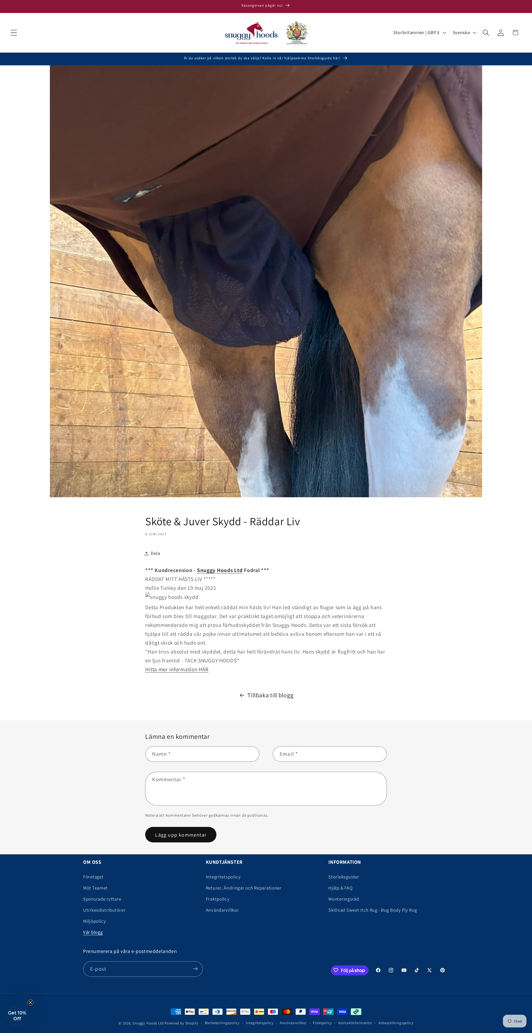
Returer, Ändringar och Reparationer (244, 888)
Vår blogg (93, 932)
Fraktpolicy (218, 899)
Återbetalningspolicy (222, 1023)
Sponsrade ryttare (102, 899)
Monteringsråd (343, 899)
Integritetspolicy (223, 877)
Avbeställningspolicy (395, 1023)
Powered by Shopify (181, 1023)
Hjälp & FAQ (340, 888)
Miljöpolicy (94, 921)
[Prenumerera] (195, 968)
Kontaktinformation (355, 1023)
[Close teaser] (30, 1002)
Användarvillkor (222, 910)
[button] (14, 32)
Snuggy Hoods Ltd (147, 1023)
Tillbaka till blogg (270, 695)
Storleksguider (343, 877)
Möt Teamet (95, 888)
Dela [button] (155, 553)
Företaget (93, 877)
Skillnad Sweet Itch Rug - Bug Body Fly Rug (372, 910)
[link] (220, 570)
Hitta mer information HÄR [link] (176, 669)
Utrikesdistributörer (104, 910)
